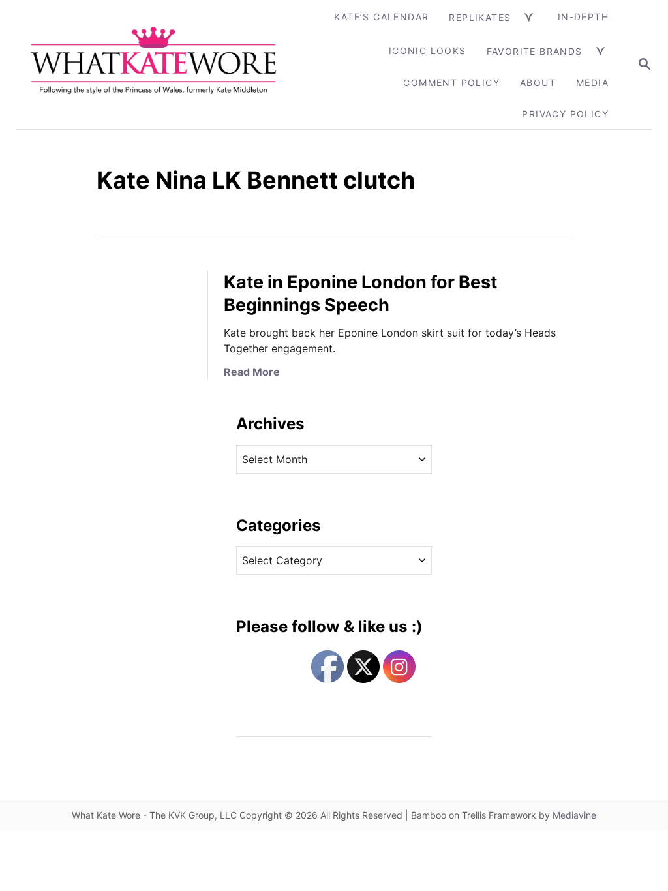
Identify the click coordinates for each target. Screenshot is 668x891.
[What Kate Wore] (154, 64)
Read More (252, 371)
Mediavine (574, 815)
